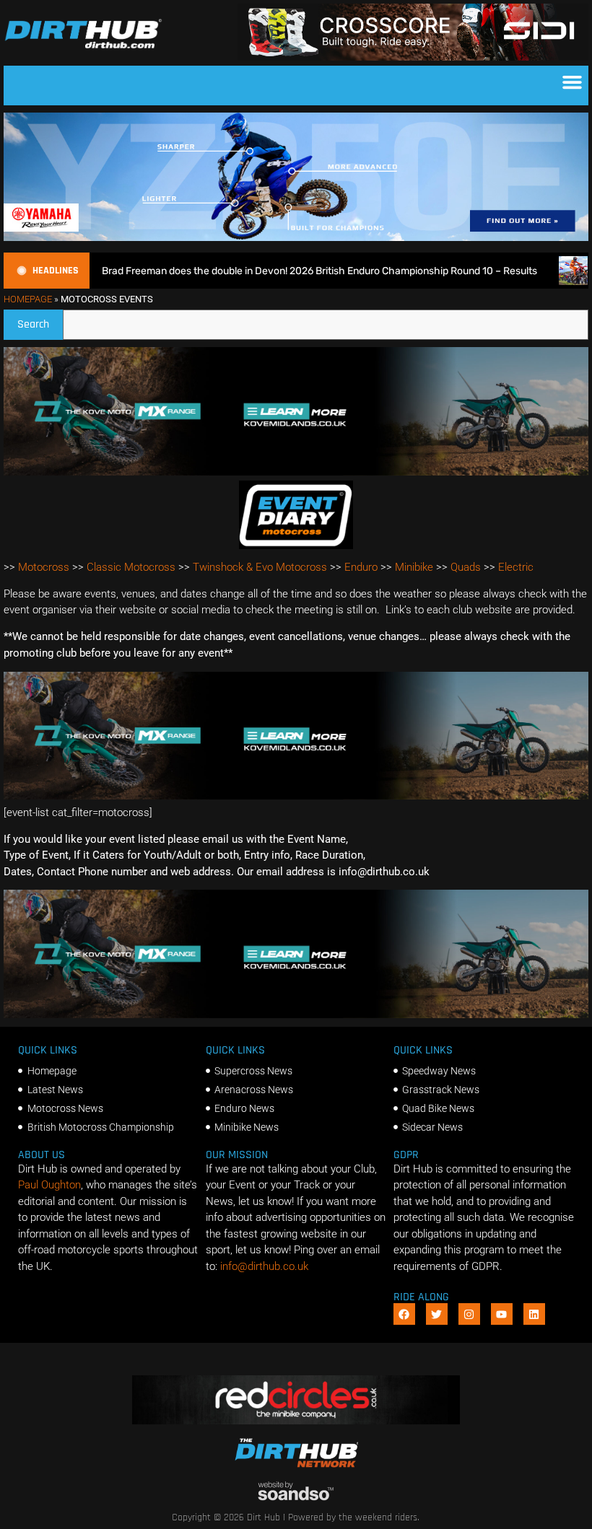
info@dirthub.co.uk (264, 1266)
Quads (465, 567)
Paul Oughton (49, 1184)
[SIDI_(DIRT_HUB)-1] (413, 57)
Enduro (361, 567)
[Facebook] (404, 1314)
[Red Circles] (296, 1420)
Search (40, 321)
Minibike (414, 567)
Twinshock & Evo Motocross (260, 567)
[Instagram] (469, 1314)
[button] (572, 82)
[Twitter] (437, 1314)
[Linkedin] (534, 1314)
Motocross (43, 567)
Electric (516, 567)
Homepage (28, 299)
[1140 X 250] (296, 237)
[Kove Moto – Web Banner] (296, 471)
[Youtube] (502, 1314)
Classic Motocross (131, 567)
